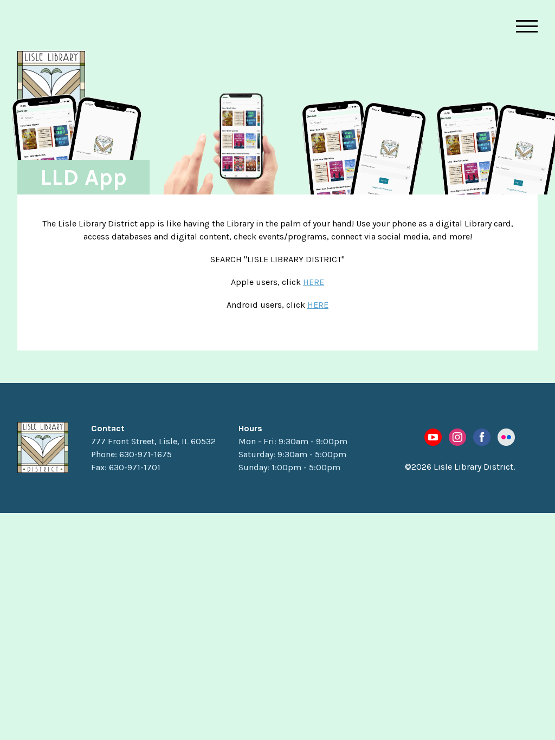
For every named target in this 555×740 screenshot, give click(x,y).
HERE (313, 282)
